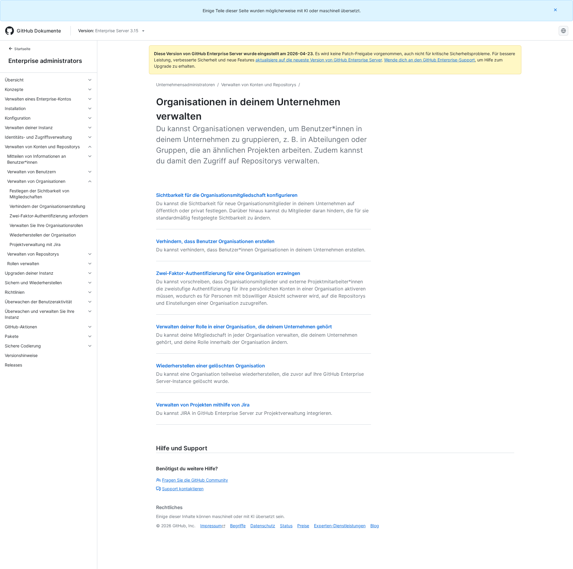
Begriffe (238, 525)
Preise (303, 525)
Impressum (211, 525)
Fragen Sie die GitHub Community (195, 480)
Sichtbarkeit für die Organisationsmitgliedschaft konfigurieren (227, 195)
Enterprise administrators (45, 60)
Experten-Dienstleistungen (340, 525)
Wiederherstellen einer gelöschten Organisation (210, 366)
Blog (374, 525)
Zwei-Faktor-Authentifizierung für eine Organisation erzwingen (228, 273)
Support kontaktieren (183, 488)
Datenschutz (262, 525)
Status (286, 525)
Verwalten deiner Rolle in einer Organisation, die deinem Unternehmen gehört (244, 327)
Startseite (22, 49)
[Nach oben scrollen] (560, 556)
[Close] (556, 9)
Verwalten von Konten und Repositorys (258, 84)
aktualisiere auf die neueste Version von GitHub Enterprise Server (318, 59)
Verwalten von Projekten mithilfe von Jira (202, 405)
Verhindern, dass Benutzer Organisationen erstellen (215, 241)
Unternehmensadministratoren (185, 84)
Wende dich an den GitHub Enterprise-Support (429, 59)
